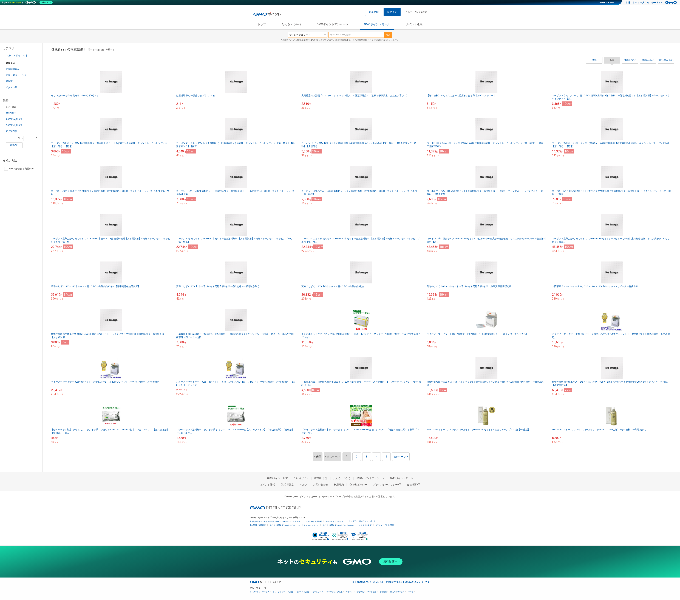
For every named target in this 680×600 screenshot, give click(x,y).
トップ (261, 24)
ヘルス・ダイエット (17, 55)
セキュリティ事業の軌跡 (385, 525)
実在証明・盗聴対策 (258, 525)
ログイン (392, 11)
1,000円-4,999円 (14, 119)
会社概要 (412, 484)
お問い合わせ (320, 484)
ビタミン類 (11, 87)
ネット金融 (371, 592)
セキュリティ (317, 592)
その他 (410, 592)
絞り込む (14, 145)
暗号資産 (383, 592)
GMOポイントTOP (277, 478)
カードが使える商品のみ (21, 168)
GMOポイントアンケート (332, 24)
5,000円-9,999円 (14, 125)
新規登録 (374, 11)
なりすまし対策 (365, 525)
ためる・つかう (291, 24)
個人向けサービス (397, 592)
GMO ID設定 (421, 12)
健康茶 (9, 81)
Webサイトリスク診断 (334, 521)
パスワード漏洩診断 (314, 521)
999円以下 (11, 113)
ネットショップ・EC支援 (283, 592)
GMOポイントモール (377, 24)
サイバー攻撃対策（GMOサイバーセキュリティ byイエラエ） (294, 525)
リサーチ (349, 592)
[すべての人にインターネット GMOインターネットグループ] (655, 2)
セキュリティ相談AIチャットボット (361, 521)
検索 (388, 34)
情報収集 (360, 592)
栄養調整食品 (12, 69)
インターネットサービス (259, 592)
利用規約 (339, 484)
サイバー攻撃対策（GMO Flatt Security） (338, 525)
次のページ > (401, 456)
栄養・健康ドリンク (16, 75)
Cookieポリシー (358, 484)
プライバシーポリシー (385, 484)
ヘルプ (409, 12)
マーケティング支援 (334, 592)
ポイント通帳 (414, 24)
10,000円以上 (12, 131)
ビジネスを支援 (302, 592)
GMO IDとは (320, 478)
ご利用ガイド (301, 478)
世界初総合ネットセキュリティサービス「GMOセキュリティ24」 (276, 521)
